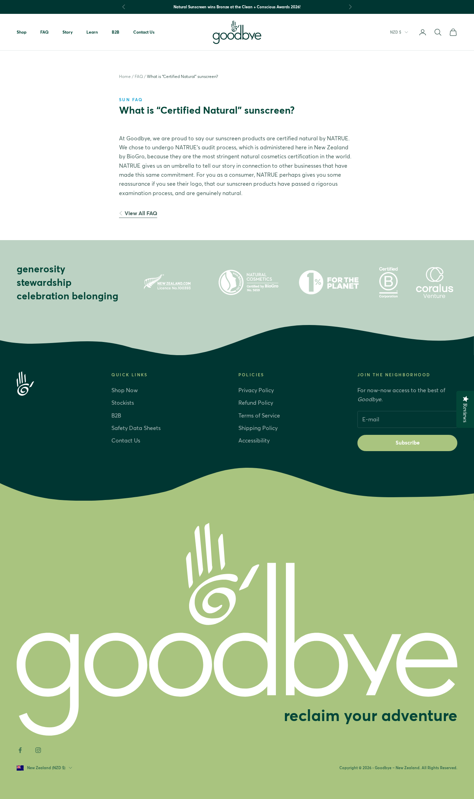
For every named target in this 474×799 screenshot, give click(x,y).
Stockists (122, 402)
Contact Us (143, 32)
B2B (115, 32)
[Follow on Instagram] (38, 750)
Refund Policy (255, 402)
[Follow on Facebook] (20, 750)
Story (67, 32)
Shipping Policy (258, 427)
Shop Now (124, 390)
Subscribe (408, 442)
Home (125, 76)
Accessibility (254, 440)
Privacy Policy (256, 390)
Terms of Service (259, 415)
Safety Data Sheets (136, 427)
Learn (92, 32)
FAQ (44, 32)
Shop (21, 32)
